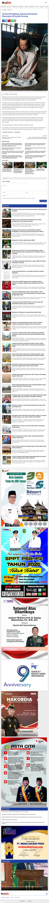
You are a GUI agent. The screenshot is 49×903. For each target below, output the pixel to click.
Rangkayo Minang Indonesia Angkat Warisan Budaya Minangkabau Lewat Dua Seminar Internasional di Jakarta (30, 171)
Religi (22, 241)
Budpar (13, 232)
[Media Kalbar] (7, 2)
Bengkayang (14, 459)
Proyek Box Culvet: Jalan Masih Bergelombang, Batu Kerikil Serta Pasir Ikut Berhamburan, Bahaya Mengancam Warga (35, 156)
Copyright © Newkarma (5, 897)
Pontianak (21, 212)
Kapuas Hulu (14, 356)
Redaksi (12, 897)
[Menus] (46, 3)
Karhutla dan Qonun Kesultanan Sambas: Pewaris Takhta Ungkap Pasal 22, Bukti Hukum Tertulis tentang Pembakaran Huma (28, 345)
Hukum (13, 222)
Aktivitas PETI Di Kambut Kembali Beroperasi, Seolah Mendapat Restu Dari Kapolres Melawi (18, 814)
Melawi (15, 222)
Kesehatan (13, 377)
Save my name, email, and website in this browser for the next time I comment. (19, 198)
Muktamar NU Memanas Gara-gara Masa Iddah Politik (26, 312)
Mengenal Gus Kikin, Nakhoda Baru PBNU (23, 240)
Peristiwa (18, 212)
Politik (20, 356)
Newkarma (22, 901)
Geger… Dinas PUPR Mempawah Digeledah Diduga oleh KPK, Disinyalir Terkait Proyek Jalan (37, 137)
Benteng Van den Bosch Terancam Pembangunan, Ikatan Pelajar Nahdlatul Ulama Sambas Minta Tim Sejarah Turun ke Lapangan (28, 252)
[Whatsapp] (12, 21)
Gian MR (29, 901)
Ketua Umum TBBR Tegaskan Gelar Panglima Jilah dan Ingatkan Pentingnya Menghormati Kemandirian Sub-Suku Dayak (28, 283)
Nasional (18, 232)
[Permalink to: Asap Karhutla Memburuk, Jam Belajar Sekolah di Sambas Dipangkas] (6, 274)
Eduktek (16, 232)
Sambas (16, 254)
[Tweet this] (6, 21)
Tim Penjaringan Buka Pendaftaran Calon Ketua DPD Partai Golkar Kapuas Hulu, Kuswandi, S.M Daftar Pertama (35, 152)
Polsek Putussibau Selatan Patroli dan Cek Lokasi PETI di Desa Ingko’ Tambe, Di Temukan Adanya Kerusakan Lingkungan (13, 152)
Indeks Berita (17, 897)
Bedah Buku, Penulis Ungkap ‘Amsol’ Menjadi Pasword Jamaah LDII (11, 137)
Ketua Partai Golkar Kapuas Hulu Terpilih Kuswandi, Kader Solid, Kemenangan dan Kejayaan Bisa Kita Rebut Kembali (35, 144)
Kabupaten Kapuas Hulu (8, 132)
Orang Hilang (17, 132)
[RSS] (46, 893)
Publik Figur (25, 232)
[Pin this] (9, 21)
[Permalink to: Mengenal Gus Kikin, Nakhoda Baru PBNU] (41, 165)
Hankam (13, 428)
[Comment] (15, 21)
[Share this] (3, 21)
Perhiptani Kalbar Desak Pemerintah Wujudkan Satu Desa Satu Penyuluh (7, 170)
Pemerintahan (14, 212)
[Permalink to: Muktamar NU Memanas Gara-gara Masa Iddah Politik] (6, 315)
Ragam (28, 232)
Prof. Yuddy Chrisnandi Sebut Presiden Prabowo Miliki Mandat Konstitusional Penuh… (23, 886)
